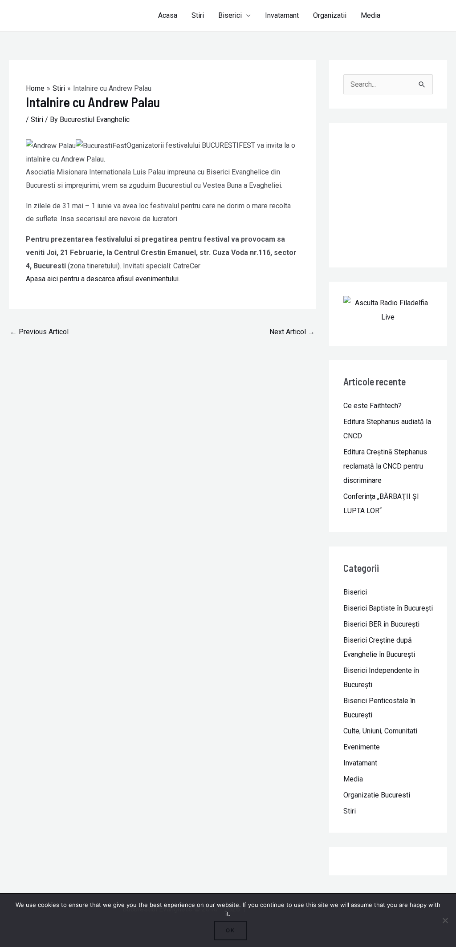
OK (230, 930)
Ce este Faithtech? (372, 405)
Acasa (167, 15)
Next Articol (292, 332)
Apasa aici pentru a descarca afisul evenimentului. (103, 279)
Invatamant (282, 15)
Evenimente (361, 747)
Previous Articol (39, 332)
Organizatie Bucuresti (376, 795)
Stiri (197, 15)
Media (370, 15)
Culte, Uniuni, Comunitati (380, 731)
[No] (444, 920)
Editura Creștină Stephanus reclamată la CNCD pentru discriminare (385, 466)
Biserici (230, 15)
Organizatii (329, 15)
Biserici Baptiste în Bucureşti (388, 608)
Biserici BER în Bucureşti (381, 624)
